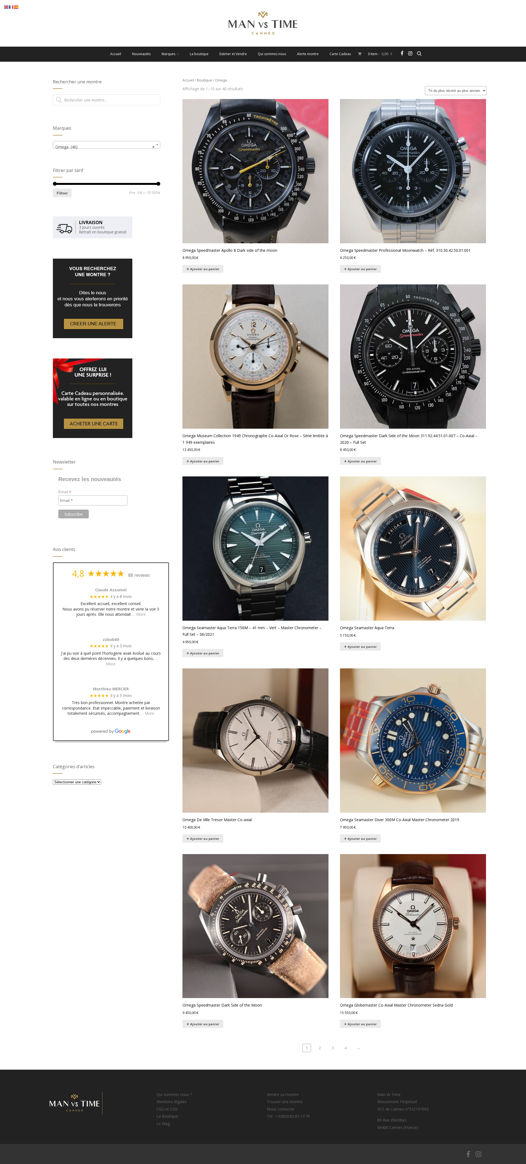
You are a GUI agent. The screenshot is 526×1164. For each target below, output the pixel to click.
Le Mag (163, 1123)
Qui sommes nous (272, 54)
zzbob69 (111, 639)
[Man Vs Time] (263, 44)
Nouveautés (141, 54)
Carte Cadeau (340, 54)
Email (64, 492)
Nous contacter (281, 1109)
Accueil (115, 54)
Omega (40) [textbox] (105, 146)
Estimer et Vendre (233, 54)
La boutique (199, 54)
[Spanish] (16, 6)
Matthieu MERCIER (111, 689)
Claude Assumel (111, 590)
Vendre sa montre (283, 1094)
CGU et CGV (167, 1109)
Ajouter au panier (204, 269)
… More (139, 614)
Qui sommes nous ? (174, 1094)
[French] (11, 6)
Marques (168, 54)
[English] (6, 6)
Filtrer (62, 193)
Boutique (204, 80)
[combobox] (106, 145)
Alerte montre (308, 54)
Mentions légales (171, 1101)
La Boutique (167, 1116)
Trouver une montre (285, 1101)
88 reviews (139, 575)
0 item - (380, 54)
